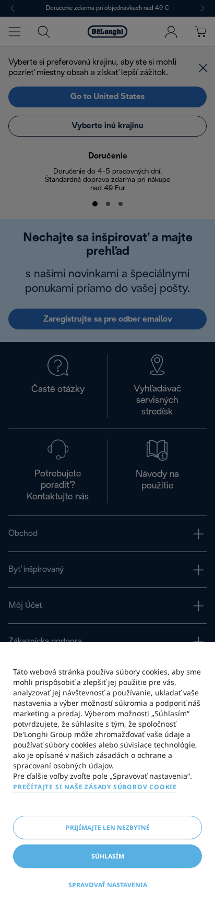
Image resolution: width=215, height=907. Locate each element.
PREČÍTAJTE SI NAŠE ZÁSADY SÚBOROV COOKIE (95, 786)
